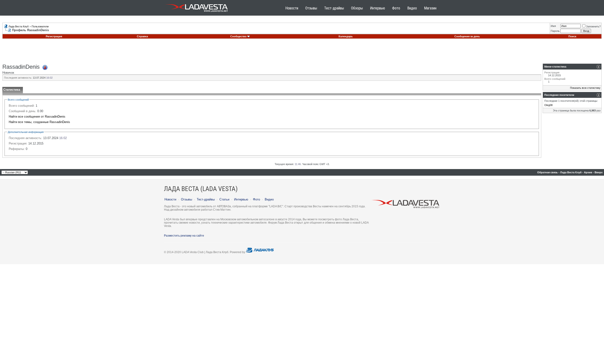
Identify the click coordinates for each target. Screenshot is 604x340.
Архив (588, 172)
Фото (396, 8)
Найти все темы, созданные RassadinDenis (39, 122)
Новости (291, 8)
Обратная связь (547, 172)
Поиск (572, 36)
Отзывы (311, 8)
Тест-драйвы (334, 8)
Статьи (224, 199)
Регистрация (54, 36)
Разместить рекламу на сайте (184, 235)
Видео (412, 8)
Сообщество (238, 36)
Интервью (377, 8)
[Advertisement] (302, 53)
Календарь (346, 36)
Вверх (599, 172)
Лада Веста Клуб (18, 26)
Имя (553, 26)
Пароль (555, 31)
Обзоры (357, 8)
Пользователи (40, 26)
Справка (142, 36)
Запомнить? (593, 26)
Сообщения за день (467, 36)
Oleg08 (548, 105)
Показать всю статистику (585, 87)
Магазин (430, 8)
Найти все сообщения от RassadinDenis (37, 116)
